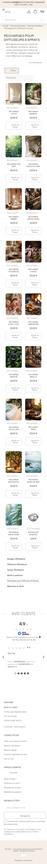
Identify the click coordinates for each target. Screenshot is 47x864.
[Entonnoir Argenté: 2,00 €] (33, 527)
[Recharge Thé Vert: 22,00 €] (14, 159)
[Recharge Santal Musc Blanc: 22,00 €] (33, 211)
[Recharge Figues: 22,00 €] (33, 264)
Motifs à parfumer (15, 575)
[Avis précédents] (3, 657)
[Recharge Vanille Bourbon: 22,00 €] (33, 369)
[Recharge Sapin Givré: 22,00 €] (14, 527)
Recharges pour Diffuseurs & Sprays (23, 581)
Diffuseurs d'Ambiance (17, 564)
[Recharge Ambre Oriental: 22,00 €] (14, 211)
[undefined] (40, 637)
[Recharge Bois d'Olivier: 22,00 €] (33, 159)
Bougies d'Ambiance (16, 559)
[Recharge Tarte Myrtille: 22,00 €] (33, 422)
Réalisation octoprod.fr (24, 860)
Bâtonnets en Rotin (15, 586)
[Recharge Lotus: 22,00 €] (14, 106)
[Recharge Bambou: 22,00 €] (33, 106)
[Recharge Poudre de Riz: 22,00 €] (14, 264)
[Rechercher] (41, 20)
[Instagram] (23, 855)
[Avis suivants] (43, 657)
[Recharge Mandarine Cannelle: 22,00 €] (33, 316)
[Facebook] (22, 855)
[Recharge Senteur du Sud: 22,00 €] (14, 474)
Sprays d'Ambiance (15, 570)
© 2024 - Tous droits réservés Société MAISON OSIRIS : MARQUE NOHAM (23, 850)
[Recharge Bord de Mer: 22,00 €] (33, 474)
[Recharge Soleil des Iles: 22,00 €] (14, 422)
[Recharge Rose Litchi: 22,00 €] (14, 316)
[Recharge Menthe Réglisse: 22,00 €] (14, 369)
